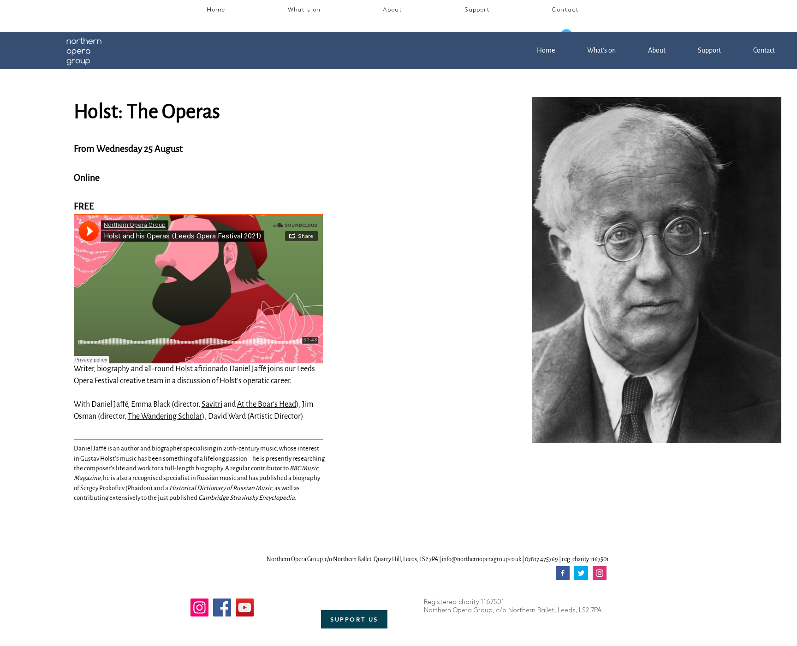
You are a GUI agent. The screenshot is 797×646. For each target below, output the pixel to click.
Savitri (212, 404)
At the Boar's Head (266, 404)
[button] (304, 10)
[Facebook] (222, 607)
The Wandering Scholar (165, 416)
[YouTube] (245, 607)
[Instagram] (199, 607)
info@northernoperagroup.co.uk (481, 559)
